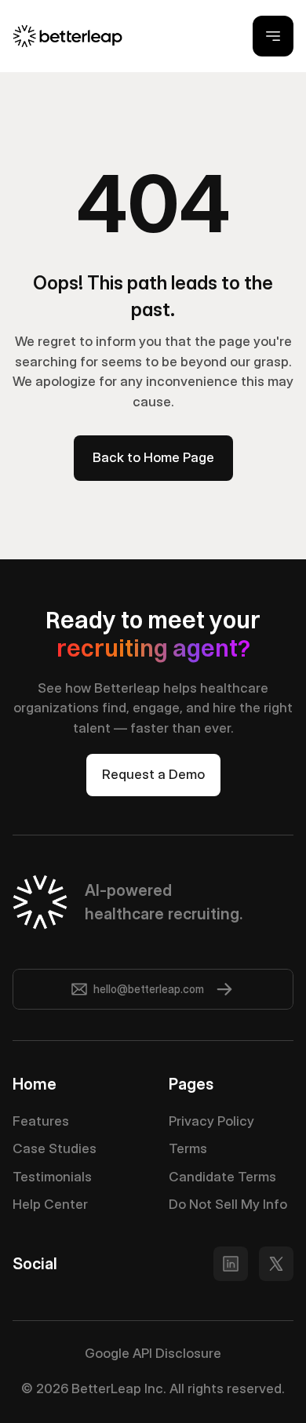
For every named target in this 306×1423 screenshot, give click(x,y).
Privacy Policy (211, 1121)
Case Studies (55, 1148)
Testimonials (52, 1177)
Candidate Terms (222, 1177)
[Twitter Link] (230, 1263)
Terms (188, 1148)
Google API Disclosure (153, 1353)
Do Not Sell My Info (228, 1204)
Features (41, 1121)
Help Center (50, 1204)
